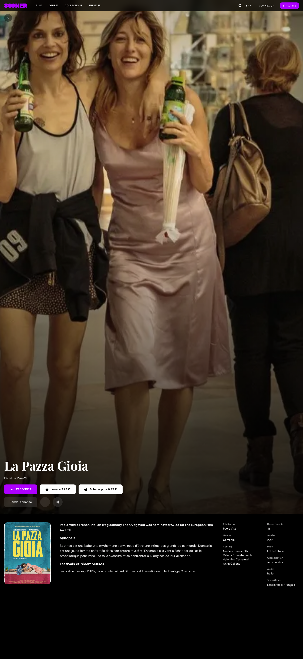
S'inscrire (289, 5)
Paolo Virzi (23, 478)
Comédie (229, 540)
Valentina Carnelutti (236, 559)
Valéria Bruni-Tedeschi (237, 555)
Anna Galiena (231, 564)
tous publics (275, 562)
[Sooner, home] (15, 6)
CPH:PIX (90, 571)
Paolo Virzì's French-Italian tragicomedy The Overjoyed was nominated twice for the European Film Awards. (136, 527)
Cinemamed (188, 571)
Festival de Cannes (72, 571)
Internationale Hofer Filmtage (161, 571)
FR (247, 5)
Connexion (266, 5)
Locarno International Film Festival (119, 571)
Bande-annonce (21, 502)
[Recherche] (240, 5)
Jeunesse (95, 5)
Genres (54, 5)
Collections (73, 5)
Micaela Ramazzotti (235, 551)
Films (39, 5)
